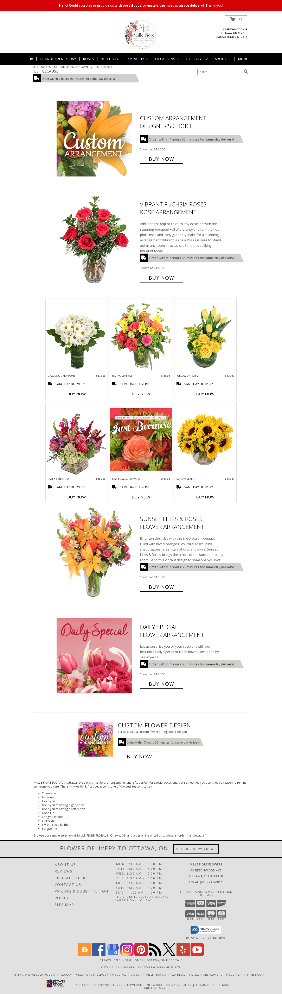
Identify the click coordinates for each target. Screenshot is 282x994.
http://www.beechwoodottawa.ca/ (43, 974)
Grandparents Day (58, 59)
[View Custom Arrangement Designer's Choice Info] (97, 139)
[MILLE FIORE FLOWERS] (141, 34)
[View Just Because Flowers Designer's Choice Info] (141, 439)
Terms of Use (153, 987)
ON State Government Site (159, 967)
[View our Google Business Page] (113, 955)
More (243, 59)
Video (136, 974)
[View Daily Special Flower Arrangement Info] (97, 655)
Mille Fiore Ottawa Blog (166, 974)
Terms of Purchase (212, 985)
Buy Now (161, 158)
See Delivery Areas (196, 849)
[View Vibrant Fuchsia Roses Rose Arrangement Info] (97, 241)
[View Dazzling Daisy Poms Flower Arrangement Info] (77, 336)
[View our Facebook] (98, 955)
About (221, 59)
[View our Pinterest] (141, 955)
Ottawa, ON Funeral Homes (121, 960)
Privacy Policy (179, 985)
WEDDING (120, 974)
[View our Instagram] (127, 955)
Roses (88, 59)
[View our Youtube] (197, 955)
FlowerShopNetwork (144, 985)
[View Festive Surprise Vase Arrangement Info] (141, 336)
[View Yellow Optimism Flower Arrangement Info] (205, 336)
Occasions (165, 59)
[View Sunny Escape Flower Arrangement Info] (205, 439)
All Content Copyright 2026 (100, 985)
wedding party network (246, 974)
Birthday (109, 59)
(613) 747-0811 (237, 37)
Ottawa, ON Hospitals (164, 960)
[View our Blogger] (84, 955)
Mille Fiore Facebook (92, 974)
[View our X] (169, 955)
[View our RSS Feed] (155, 955)
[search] (246, 71)
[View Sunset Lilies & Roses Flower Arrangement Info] (97, 553)
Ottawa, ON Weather (117, 967)
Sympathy (135, 59)
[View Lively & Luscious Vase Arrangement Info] (77, 439)
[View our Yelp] (183, 955)
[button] (236, 19)
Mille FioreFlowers (207, 974)
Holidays (195, 59)
